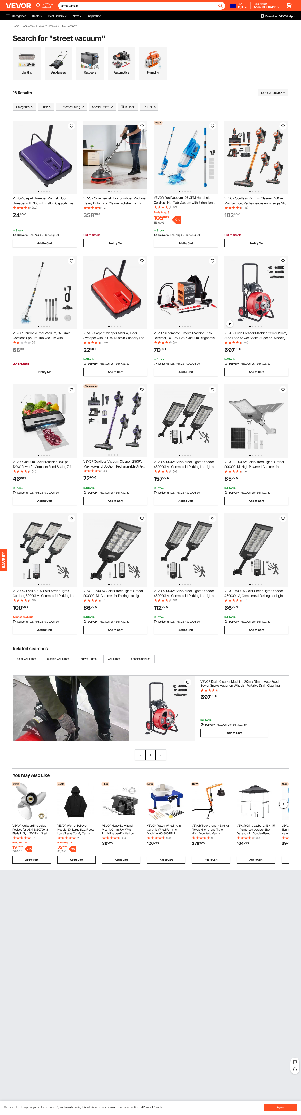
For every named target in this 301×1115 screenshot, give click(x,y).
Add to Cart (44, 243)
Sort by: (266, 92)
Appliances (29, 26)
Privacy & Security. (152, 1107)
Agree (280, 1107)
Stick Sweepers (69, 26)
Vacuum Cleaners (48, 26)
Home (16, 26)
